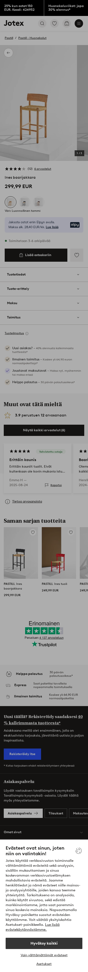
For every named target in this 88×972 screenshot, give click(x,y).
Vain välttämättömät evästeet (44, 955)
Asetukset (44, 964)
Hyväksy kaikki (44, 943)
